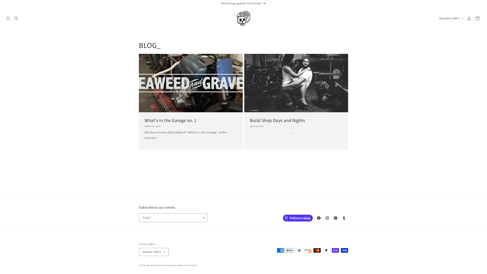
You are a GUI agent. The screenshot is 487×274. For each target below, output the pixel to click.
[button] (8, 18)
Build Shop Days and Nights (277, 120)
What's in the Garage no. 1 (171, 120)
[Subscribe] (203, 217)
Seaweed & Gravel (155, 265)
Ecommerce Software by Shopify (181, 265)
